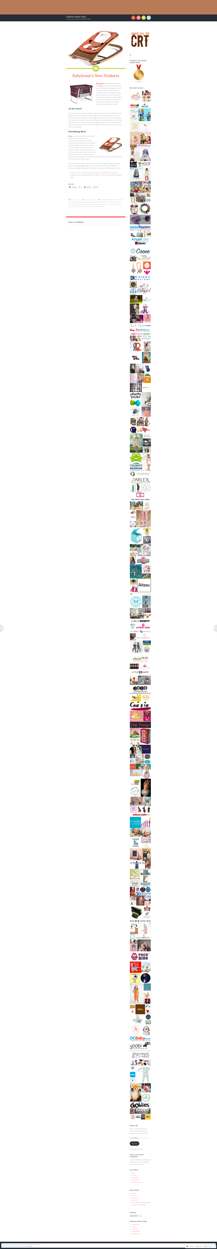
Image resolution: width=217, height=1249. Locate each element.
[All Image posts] (95, 68)
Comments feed (136, 1231)
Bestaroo (134, 1193)
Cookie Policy (29, 1246)
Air (101, 86)
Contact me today (106, 175)
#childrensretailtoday (107, 200)
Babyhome (99, 83)
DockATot (134, 1195)
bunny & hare (135, 1198)
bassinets (104, 202)
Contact (134, 1175)
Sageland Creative (98, 206)
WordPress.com (136, 1234)
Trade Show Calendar (137, 1182)
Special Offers (135, 1180)
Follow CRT (134, 1125)
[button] (81, 94)
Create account (136, 1224)
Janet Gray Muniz (89, 200)
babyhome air (85, 202)
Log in (133, 1227)
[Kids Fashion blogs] (139, 82)
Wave (70, 136)
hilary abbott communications (99, 204)
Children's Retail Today (76, 16)
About (133, 1173)
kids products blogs (75, 206)
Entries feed (135, 1229)
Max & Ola (134, 1200)
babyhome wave (95, 202)
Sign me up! (134, 1143)
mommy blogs (87, 206)
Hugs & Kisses (135, 1177)
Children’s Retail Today (78, 173)
